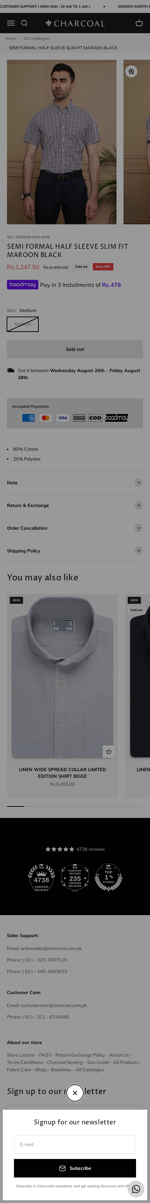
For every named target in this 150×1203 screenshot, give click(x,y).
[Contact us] (136, 1189)
